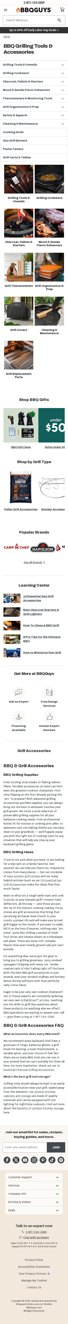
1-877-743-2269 (34, 2)
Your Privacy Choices (32, 1273)
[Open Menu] (5, 10)
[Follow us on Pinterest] (43, 1160)
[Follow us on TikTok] (51, 1160)
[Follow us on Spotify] (61, 1160)
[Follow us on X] (16, 1160)
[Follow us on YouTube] (25, 1160)
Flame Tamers (13, 149)
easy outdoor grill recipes (23, 876)
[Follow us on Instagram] (34, 1160)
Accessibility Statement (34, 1267)
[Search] (59, 20)
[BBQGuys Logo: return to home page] (34, 10)
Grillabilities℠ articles (34, 1000)
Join (56, 1147)
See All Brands (33, 562)
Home (6, 36)
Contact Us (34, 1287)
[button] (34, 65)
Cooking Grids (13, 132)
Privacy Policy (34, 1260)
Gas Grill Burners (15, 140)
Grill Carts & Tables (17, 157)
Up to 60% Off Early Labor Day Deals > (34, 30)
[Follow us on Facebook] (7, 1160)
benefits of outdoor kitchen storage (40, 1108)
